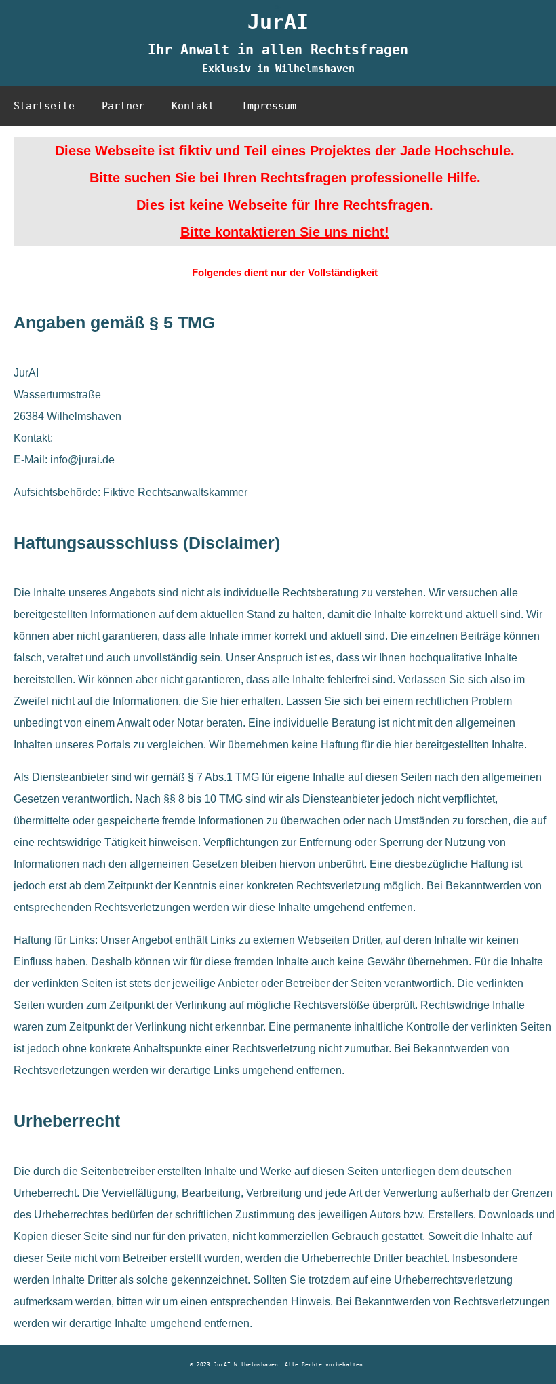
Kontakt (193, 106)
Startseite (44, 106)
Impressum (268, 106)
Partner (123, 106)
